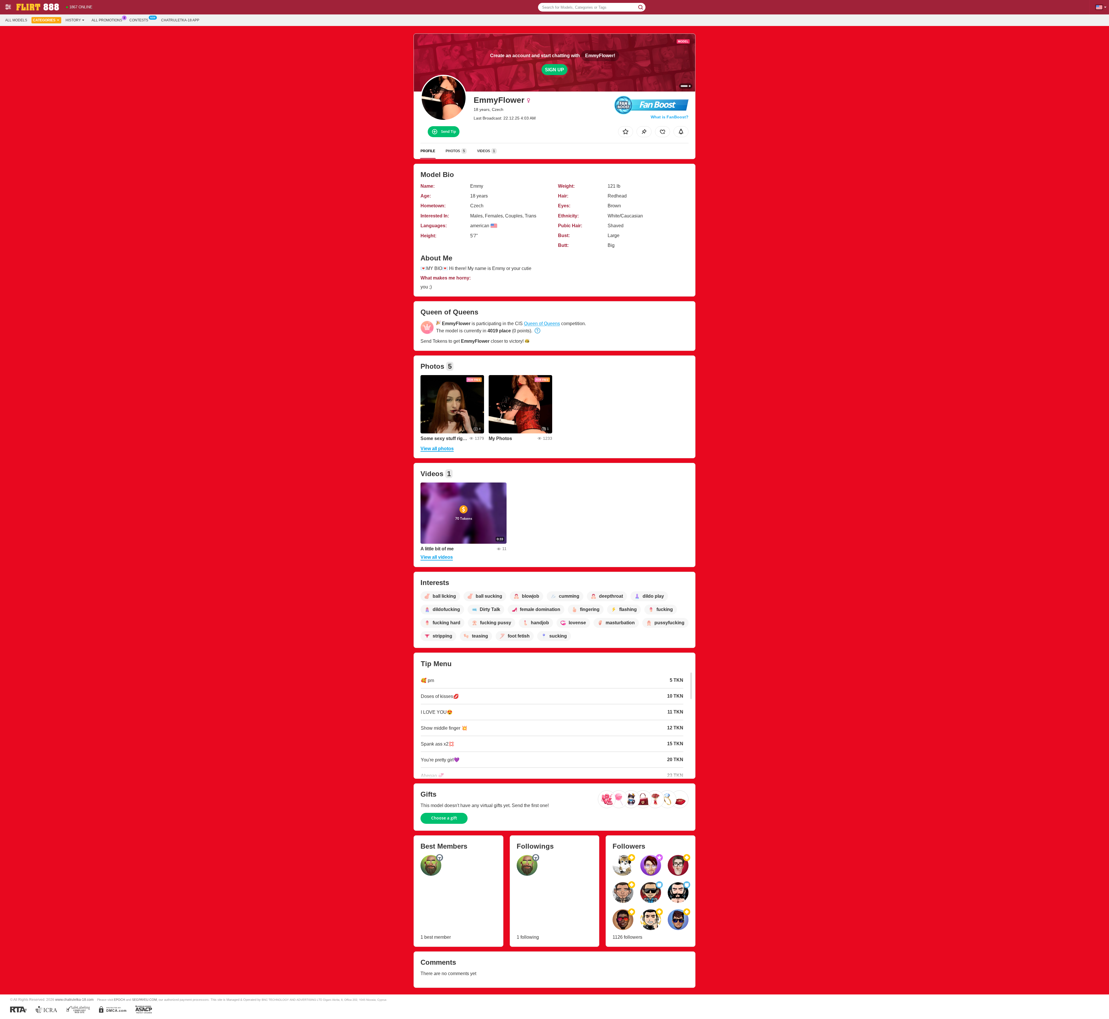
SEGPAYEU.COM (144, 999)
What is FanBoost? (670, 117)
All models (16, 20)
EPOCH (119, 999)
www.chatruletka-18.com (74, 999)
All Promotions (107, 20)
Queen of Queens (542, 323)
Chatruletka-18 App (180, 20)
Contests (138, 20)
